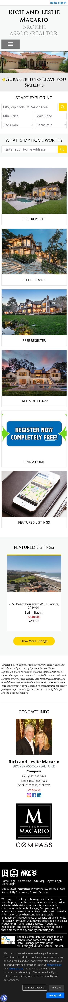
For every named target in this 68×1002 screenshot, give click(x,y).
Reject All (56, 987)
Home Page (8, 881)
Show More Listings (34, 641)
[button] (4, 998)
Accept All (55, 995)
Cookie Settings (39, 892)
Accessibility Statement (14, 892)
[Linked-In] (39, 795)
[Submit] (62, 149)
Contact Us (34, 789)
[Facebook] (34, 795)
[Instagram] (29, 795)
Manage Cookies (34, 987)
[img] (34, 196)
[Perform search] (63, 107)
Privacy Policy (39, 888)
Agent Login (55, 881)
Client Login (8, 883)
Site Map (39, 881)
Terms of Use (57, 888)
